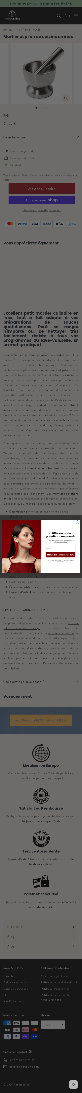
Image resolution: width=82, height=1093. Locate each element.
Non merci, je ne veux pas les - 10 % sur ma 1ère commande (60, 561)
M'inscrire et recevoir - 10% (60, 554)
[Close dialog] (77, 522)
